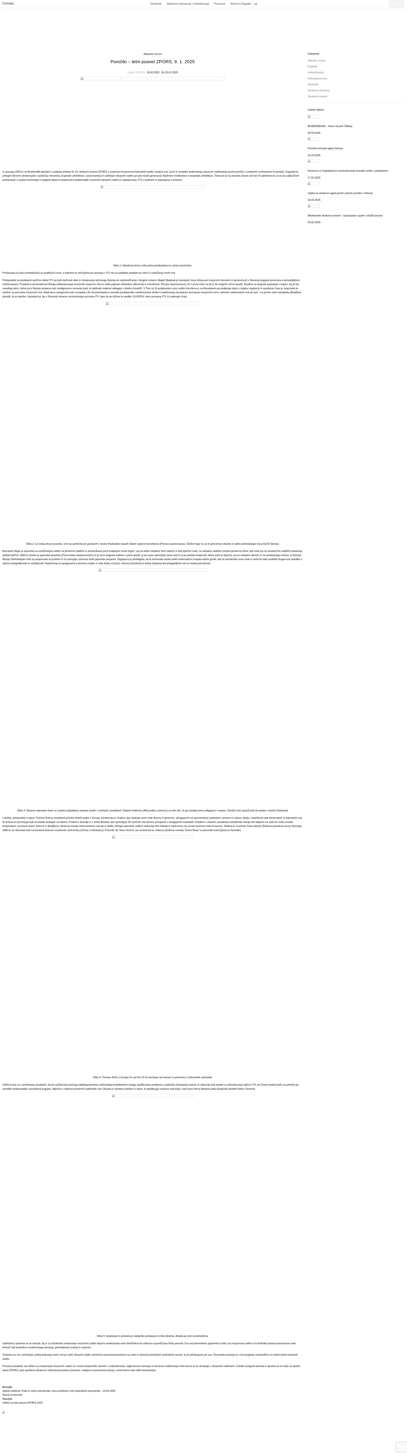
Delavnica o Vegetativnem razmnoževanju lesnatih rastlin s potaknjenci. (348, 170)
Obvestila (313, 84)
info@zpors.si (217, 1423)
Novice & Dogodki (318, 1437)
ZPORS (140, 72)
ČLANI (396, 4)
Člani (311, 1443)
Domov (192, 34)
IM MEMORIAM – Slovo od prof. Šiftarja (330, 126)
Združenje (313, 1419)
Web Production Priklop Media (117, 1451)
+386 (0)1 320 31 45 (221, 1419)
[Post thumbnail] (314, 119)
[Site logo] (8, 3)
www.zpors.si (217, 1426)
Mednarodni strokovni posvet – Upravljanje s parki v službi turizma (345, 215)
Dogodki (312, 66)
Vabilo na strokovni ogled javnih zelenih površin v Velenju (340, 193)
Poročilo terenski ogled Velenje (325, 148)
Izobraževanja (316, 72)
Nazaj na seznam (12, 1394)
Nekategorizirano (317, 78)
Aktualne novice (209, 34)
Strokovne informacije (320, 1425)
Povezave (313, 1431)
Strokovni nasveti (317, 96)
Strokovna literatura (319, 90)
